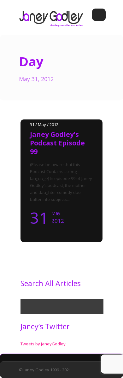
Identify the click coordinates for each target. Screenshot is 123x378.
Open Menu (99, 15)
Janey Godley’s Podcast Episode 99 (57, 143)
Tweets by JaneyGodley (43, 344)
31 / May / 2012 (44, 124)
